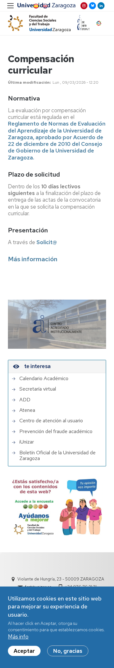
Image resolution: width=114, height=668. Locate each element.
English (44, 6)
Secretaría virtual (37, 389)
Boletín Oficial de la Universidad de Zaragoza (57, 456)
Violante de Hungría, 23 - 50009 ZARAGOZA (60, 579)
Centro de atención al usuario (51, 421)
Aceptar (24, 650)
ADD (24, 400)
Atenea (27, 410)
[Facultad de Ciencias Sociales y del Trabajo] (39, 23)
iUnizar (26, 442)
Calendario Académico (43, 378)
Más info (18, 636)
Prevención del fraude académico (55, 431)
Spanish (35, 6)
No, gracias (67, 650)
